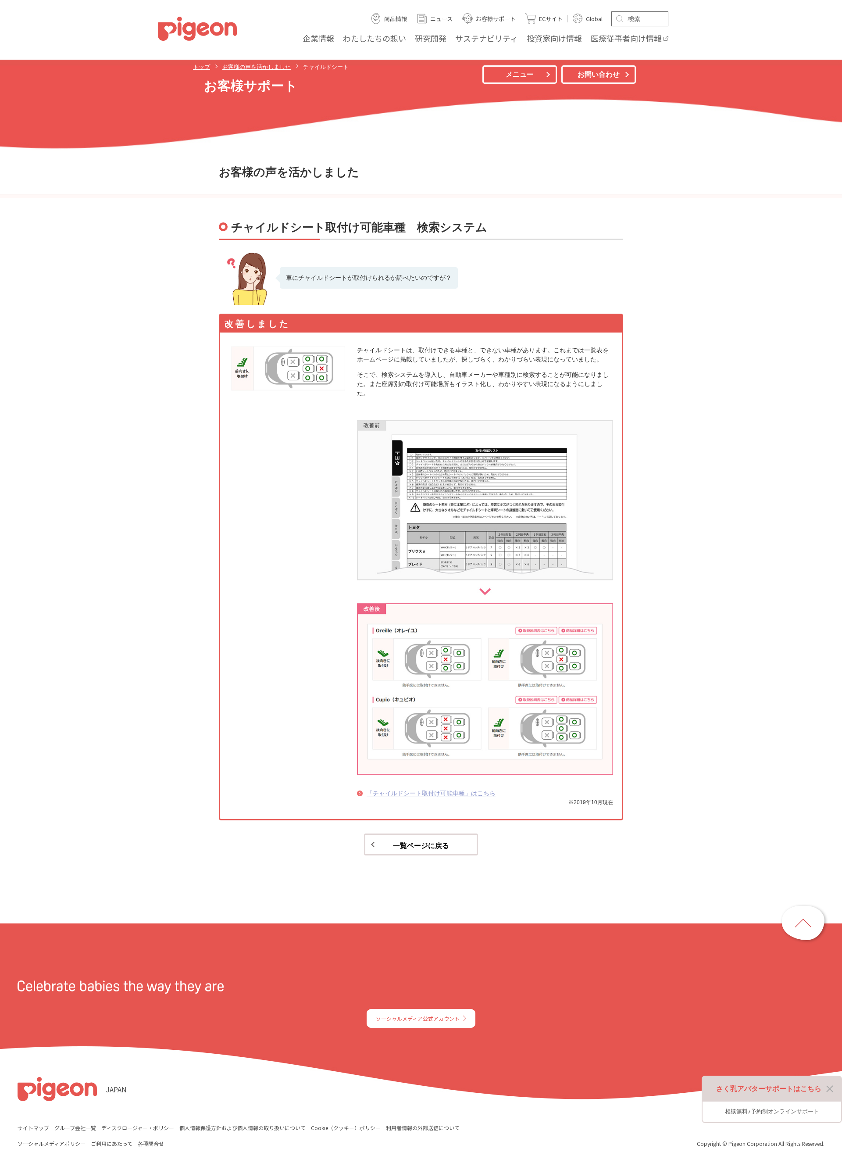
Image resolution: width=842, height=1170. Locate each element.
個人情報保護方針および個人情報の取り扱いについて (242, 1127)
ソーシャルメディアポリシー (52, 1143)
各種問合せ (151, 1143)
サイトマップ (33, 1127)
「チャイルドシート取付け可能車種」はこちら (431, 793)
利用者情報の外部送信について (423, 1127)
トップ (201, 67)
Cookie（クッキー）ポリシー (346, 1127)
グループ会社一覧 (75, 1127)
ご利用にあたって (111, 1143)
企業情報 (318, 38)
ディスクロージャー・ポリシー (137, 1127)
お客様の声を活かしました (256, 67)
